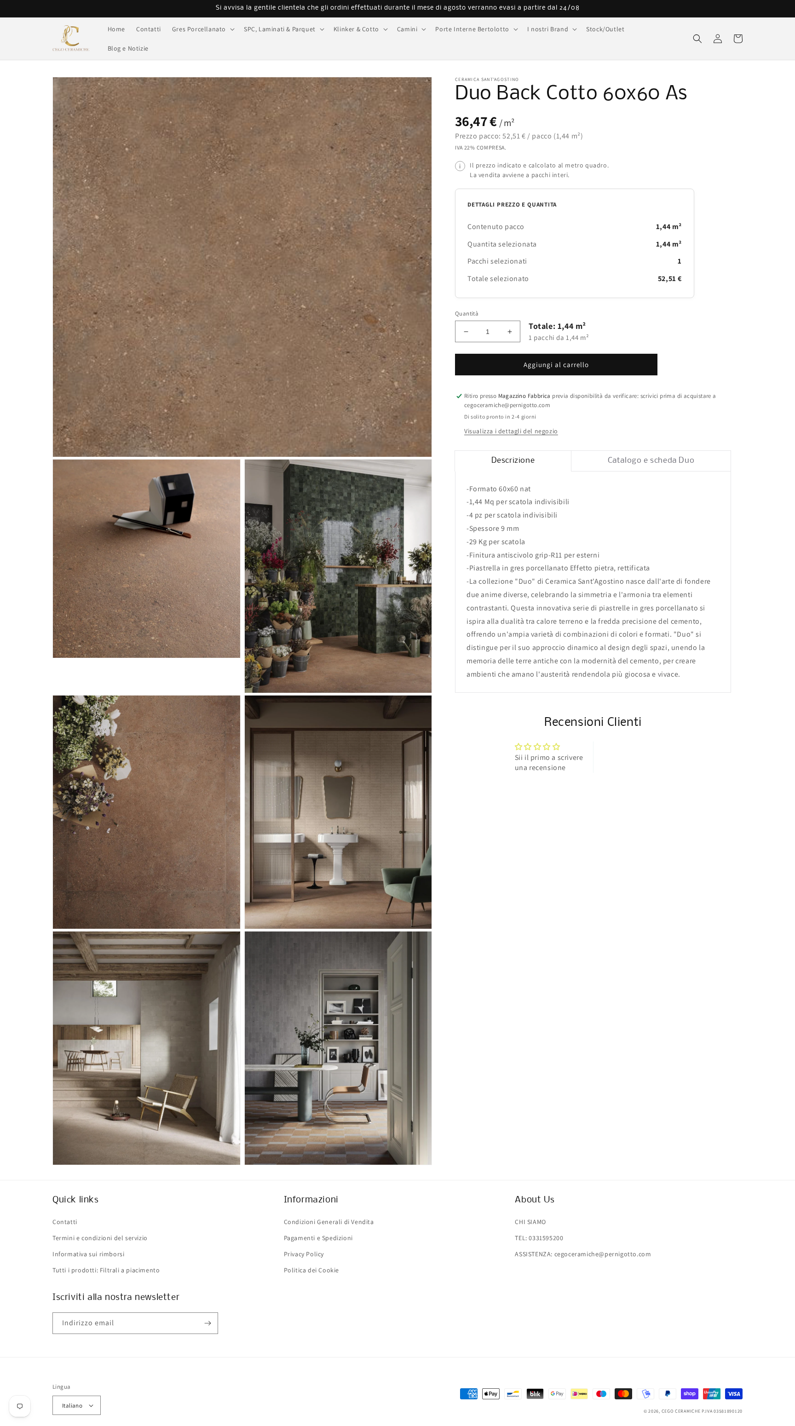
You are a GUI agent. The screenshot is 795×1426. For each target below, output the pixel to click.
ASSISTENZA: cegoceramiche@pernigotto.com (583, 1254)
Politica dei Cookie (311, 1270)
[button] (202, 29)
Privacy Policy (304, 1254)
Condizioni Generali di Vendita (329, 1222)
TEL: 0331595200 (539, 1238)
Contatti (64, 1222)
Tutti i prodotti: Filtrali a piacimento (106, 1270)
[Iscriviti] (207, 1323)
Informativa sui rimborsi (88, 1254)
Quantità (466, 313)
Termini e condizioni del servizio (100, 1238)
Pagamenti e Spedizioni (318, 1238)
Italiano (72, 1405)
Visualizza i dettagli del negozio (511, 431)
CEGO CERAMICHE (681, 1411)
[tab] (513, 461)
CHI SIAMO (530, 1222)
